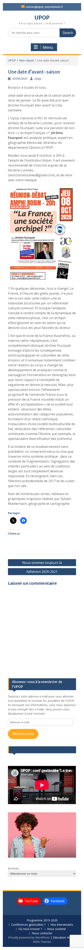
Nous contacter (42, 933)
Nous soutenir (56, 929)
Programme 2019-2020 (42, 920)
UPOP (42, 17)
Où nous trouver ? (30, 929)
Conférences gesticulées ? (28, 924)
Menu (48, 47)
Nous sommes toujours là (42, 562)
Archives (13, 868)
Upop (37, 78)
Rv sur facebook (24, 750)
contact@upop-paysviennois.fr (44, 6)
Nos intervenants (62, 924)
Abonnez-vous (23, 733)
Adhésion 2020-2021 (42, 571)
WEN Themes (42, 942)
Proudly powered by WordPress (29, 937)
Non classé (26, 60)
